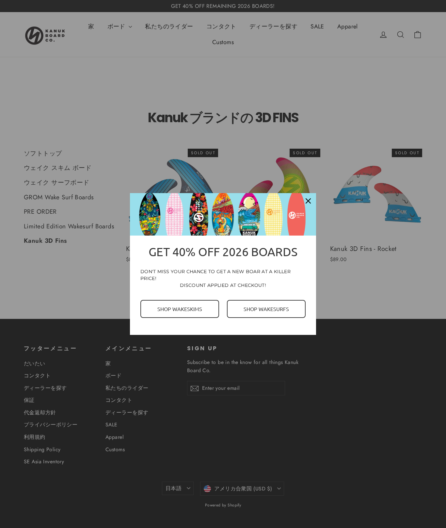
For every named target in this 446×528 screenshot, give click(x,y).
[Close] (308, 201)
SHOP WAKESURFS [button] (266, 308)
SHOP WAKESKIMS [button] (179, 308)
